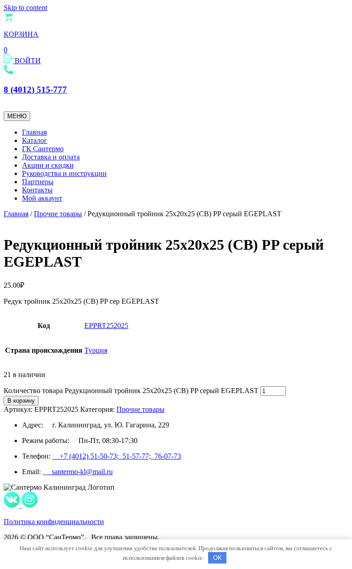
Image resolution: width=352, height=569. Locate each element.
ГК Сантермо (43, 149)
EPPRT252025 (106, 325)
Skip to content (25, 7)
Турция (95, 350)
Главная (34, 132)
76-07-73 (167, 456)
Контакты (37, 190)
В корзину (21, 400)
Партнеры (38, 182)
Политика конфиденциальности (54, 521)
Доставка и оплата (51, 157)
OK (217, 557)
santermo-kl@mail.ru (78, 472)
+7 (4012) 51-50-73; (87, 456)
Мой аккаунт (42, 198)
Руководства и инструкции (64, 173)
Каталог (34, 140)
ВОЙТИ (28, 61)
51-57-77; (138, 456)
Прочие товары (58, 214)
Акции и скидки (48, 165)
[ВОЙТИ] (9, 61)
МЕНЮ (17, 116)
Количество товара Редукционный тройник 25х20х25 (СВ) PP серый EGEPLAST (131, 390)
